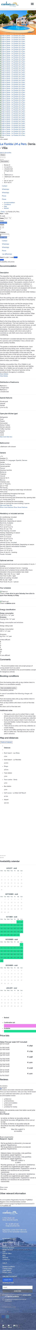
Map (5, 206)
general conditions (13, 1296)
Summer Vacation (8, 1248)
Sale (3, 1251)
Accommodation (9, 202)
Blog (4, 1255)
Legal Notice (6, 1270)
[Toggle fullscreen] (3, 157)
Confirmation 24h (10, 1022)
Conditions (7, 204)
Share (3, 155)
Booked (7, 1017)
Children (3, 232)
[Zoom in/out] (5, 157)
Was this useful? (18, 1129)
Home (4, 1246)
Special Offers (7, 1253)
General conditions (8, 1266)
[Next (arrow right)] (3, 159)
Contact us (6, 1259)
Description (4, 161)
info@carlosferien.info (13, 1226)
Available (7, 1028)
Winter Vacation (7, 1249)
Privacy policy (7, 1272)
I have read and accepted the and (18, 1295)
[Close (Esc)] (1, 157)
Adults (2, 224)
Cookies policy (7, 1268)
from (1, 213)
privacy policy (27, 1295)
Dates (2, 218)
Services (5, 1257)
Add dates (3, 222)
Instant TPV (8, 1280)
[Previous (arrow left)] (1, 159)
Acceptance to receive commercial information (15, 1300)
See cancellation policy (8, 688)
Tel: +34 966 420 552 (12, 1224)
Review (6, 208)
